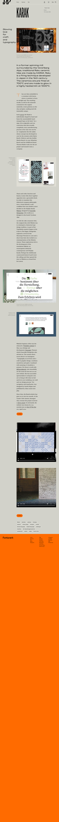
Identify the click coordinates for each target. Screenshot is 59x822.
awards (37, 524)
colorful (25, 531)
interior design (25, 524)
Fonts (18, 2)
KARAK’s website (29, 346)
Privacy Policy (42, 545)
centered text (19, 531)
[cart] (48, 2)
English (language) (30, 526)
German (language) (21, 526)
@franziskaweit (21, 369)
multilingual (38, 526)
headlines (19, 529)
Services (23, 2)
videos (30, 531)
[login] (44, 2)
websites (29, 522)
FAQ (40, 537)
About (31, 541)
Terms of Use (41, 546)
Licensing (41, 543)
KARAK (40, 73)
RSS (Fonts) (50, 542)
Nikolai (19, 211)
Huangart (28, 350)
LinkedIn (50, 538)
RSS (49, 541)
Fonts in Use (47, 8)
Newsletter (41, 542)
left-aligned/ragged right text (29, 529)
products (19, 524)
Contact (40, 538)
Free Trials (41, 541)
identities (24, 522)
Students (41, 540)
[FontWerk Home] (7, 2)
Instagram (50, 537)
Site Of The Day (31, 407)
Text (28, 2)
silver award (21, 403)
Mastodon (50, 540)
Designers (32, 542)
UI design (35, 522)
